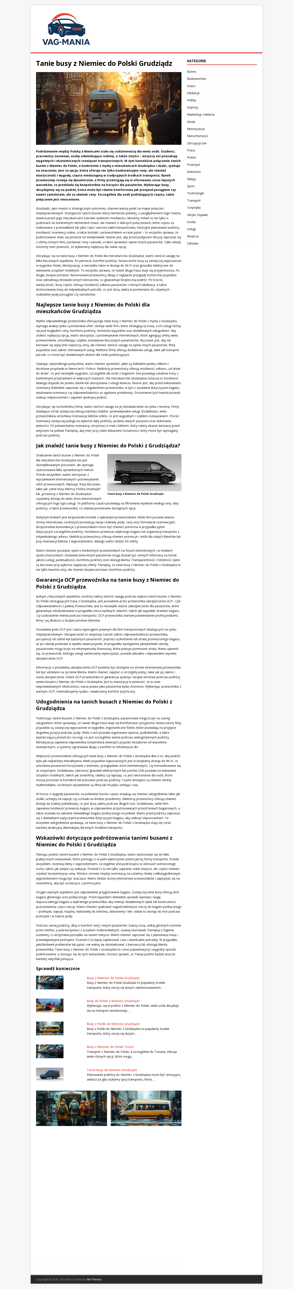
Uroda (191, 222)
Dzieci (191, 86)
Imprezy (192, 107)
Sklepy (191, 179)
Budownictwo (196, 79)
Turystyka (194, 207)
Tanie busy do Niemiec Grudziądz (112, 1070)
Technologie (195, 193)
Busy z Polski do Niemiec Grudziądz (113, 1024)
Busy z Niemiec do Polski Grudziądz (113, 978)
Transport (194, 200)
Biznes (191, 71)
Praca (191, 150)
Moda (191, 122)
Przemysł (193, 165)
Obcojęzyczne (197, 143)
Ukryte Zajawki (197, 215)
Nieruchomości (197, 136)
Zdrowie (192, 243)
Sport (191, 186)
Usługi (191, 229)
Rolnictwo (194, 172)
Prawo (191, 157)
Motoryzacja (196, 129)
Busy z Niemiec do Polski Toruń (110, 1047)
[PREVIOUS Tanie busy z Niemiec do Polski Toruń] (71, 1172)
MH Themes (94, 1279)
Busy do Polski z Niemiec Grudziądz (113, 1001)
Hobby (191, 100)
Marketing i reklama (200, 114)
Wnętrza (193, 236)
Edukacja (193, 93)
